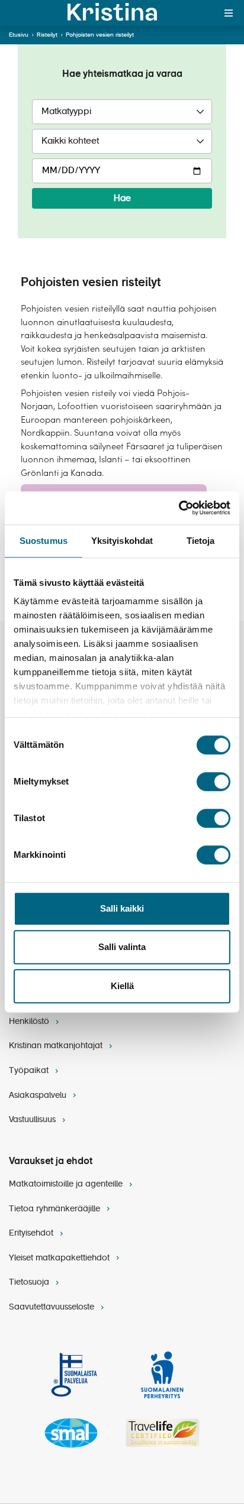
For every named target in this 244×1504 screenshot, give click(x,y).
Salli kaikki (122, 908)
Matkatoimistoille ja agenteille (67, 1184)
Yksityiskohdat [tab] (122, 541)
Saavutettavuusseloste (53, 1307)
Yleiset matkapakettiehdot (60, 1258)
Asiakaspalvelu (39, 1095)
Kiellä (122, 986)
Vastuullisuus (33, 1120)
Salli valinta (122, 947)
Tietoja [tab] (201, 541)
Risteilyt (47, 35)
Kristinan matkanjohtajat (57, 1046)
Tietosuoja (30, 1282)
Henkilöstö (30, 1021)
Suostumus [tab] (44, 541)
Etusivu (18, 35)
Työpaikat (30, 1071)
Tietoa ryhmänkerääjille (55, 1209)
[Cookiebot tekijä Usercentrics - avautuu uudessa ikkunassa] (178, 508)
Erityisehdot (32, 1233)
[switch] (213, 781)
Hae (122, 198)
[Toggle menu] (229, 13)
